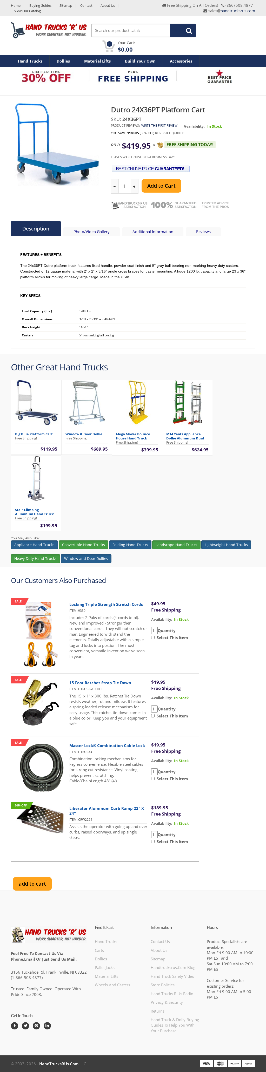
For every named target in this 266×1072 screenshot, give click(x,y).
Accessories (181, 61)
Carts (99, 950)
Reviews (203, 231)
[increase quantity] (134, 186)
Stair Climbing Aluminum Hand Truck (34, 511)
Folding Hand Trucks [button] (130, 544)
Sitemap (65, 6)
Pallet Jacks (105, 967)
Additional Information (152, 231)
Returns (157, 1011)
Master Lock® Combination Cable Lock (107, 745)
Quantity (167, 630)
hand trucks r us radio (172, 993)
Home (16, 6)
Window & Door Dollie (83, 434)
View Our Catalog (27, 11)
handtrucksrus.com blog (173, 967)
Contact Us (160, 941)
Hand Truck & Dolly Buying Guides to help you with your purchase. (175, 1025)
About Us (108, 6)
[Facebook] (14, 1025)
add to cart (32, 883)
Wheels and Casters (112, 984)
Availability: (194, 126)
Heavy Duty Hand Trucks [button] (35, 558)
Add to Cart (161, 185)
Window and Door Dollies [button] (86, 558)
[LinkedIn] (47, 1025)
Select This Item (171, 637)
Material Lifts (97, 61)
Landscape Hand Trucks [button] (176, 544)
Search (180, 30)
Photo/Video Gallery (92, 231)
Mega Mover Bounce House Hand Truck (133, 436)
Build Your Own (140, 61)
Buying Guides (40, 6)
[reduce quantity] (115, 186)
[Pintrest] (36, 1025)
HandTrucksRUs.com (58, 1063)
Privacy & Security (167, 1002)
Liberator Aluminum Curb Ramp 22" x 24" (106, 811)
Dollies (63, 61)
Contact (86, 6)
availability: (161, 619)
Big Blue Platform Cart (34, 434)
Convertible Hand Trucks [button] (83, 544)
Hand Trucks (30, 61)
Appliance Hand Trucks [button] (34, 544)
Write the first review (159, 125)
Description (35, 228)
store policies (163, 984)
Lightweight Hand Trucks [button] (226, 544)
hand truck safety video (172, 976)
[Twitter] (25, 1025)
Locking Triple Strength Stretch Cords (106, 604)
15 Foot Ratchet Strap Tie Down (100, 682)
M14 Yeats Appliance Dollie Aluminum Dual (185, 436)
